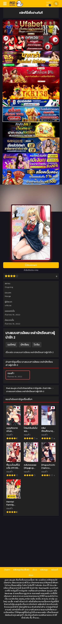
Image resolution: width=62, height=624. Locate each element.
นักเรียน (25, 344)
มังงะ (35, 569)
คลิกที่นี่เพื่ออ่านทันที (31, 12)
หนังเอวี (54, 569)
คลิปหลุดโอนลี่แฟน (21, 569)
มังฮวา (7, 569)
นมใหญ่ (11, 344)
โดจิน (37, 344)
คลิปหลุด (44, 569)
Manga (8, 296)
